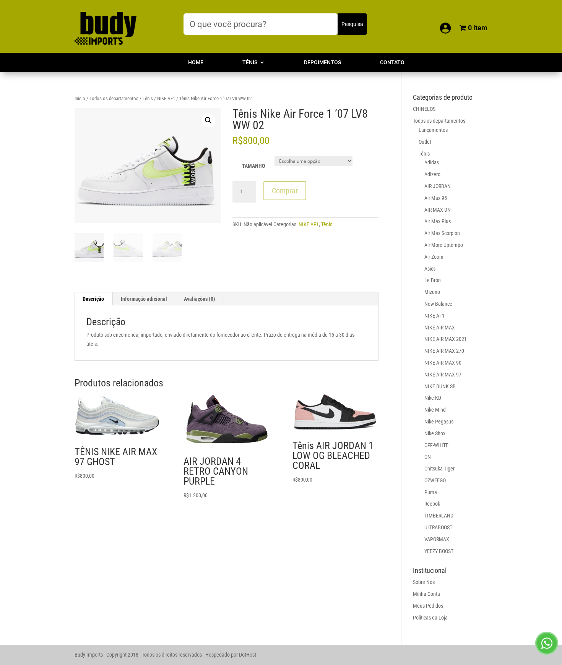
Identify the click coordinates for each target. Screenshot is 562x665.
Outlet (425, 142)
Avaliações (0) (199, 299)
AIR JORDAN (437, 186)
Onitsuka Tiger (439, 469)
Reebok (432, 504)
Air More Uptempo (443, 245)
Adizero (432, 174)
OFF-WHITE (436, 445)
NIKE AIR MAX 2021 (445, 339)
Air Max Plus (437, 221)
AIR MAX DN (437, 210)
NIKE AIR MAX (439, 327)
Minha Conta (426, 594)
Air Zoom (433, 257)
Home (195, 62)
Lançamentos (433, 130)
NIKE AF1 (166, 98)
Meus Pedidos (428, 606)
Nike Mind (435, 410)
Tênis (249, 62)
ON (427, 457)
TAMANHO (253, 166)
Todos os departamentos (113, 98)
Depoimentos (322, 62)
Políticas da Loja (430, 618)
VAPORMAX (436, 539)
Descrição (93, 299)
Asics (429, 269)
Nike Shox (434, 433)
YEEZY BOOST (438, 551)
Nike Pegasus (438, 421)
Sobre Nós (424, 582)
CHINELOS (424, 109)
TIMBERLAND (438, 516)
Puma (430, 492)
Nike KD (432, 398)
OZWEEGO (435, 480)
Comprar (285, 190)
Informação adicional (144, 299)
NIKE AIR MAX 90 (442, 363)
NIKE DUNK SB (440, 386)
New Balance (438, 304)
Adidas (431, 162)
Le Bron (432, 280)
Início (80, 98)
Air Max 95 (435, 198)
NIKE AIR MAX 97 (442, 374)
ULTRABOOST (438, 527)
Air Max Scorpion (442, 233)
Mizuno (432, 292)
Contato (392, 62)
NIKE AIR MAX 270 (444, 351)
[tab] (93, 298)
